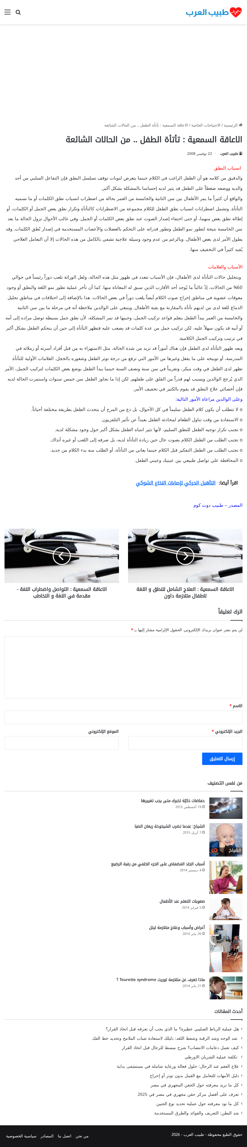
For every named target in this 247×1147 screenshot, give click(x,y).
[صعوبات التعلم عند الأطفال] (225, 909)
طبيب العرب (229, 153)
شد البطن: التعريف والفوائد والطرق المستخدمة (196, 1113)
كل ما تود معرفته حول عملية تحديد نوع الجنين (197, 1104)
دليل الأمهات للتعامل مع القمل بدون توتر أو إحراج (194, 1076)
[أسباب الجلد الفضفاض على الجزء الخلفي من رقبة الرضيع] (225, 877)
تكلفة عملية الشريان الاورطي (212, 1057)
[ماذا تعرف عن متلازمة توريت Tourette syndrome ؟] (225, 987)
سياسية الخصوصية (21, 1136)
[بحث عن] (18, 14)
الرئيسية (231, 125)
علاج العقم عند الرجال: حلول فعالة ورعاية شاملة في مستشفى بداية (178, 1066)
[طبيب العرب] (213, 12)
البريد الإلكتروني (227, 731)
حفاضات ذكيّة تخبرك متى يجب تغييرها (173, 800)
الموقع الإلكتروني (103, 731)
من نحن (82, 1136)
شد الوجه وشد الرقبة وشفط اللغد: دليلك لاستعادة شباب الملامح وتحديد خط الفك (165, 1038)
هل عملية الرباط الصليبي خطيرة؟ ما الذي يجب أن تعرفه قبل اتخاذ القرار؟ (172, 1029)
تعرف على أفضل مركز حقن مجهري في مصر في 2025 (188, 1094)
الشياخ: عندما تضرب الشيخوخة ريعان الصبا (170, 826)
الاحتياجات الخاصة (205, 125)
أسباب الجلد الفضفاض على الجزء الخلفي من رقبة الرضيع (158, 864)
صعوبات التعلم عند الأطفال (182, 901)
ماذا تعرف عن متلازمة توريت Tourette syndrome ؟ (161, 979)
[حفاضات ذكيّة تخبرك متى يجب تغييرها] (225, 808)
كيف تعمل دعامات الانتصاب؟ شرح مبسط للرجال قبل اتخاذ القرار (180, 1047)
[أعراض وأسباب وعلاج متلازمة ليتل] (225, 948)
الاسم (236, 706)
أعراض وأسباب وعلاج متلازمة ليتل (177, 927)
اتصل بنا (64, 1136)
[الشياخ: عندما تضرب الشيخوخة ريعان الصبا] (225, 840)
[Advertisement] (123, 75)
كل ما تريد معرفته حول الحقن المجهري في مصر (195, 1085)
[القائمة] (8, 14)
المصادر (47, 1136)
